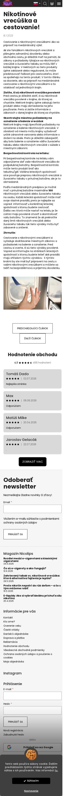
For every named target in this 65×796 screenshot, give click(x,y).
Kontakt (8, 617)
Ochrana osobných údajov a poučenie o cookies (27, 655)
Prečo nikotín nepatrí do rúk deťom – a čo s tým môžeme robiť (32, 587)
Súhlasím (33, 780)
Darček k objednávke (15, 634)
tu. (56, 770)
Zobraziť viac (32, 462)
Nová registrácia (13, 730)
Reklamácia (10, 642)
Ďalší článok (32, 338)
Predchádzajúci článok (32, 328)
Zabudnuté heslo (13, 734)
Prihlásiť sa (15, 534)
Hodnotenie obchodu (32, 354)
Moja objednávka (13, 661)
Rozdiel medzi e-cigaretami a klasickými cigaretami (30, 560)
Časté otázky (11, 629)
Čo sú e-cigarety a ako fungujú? (24, 568)
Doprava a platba (13, 638)
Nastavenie (31, 791)
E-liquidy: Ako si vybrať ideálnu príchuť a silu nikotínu (32, 597)
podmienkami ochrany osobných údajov (31, 520)
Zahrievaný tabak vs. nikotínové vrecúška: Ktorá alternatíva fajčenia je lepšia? (31, 577)
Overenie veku (12, 625)
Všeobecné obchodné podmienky (24, 650)
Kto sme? (9, 621)
